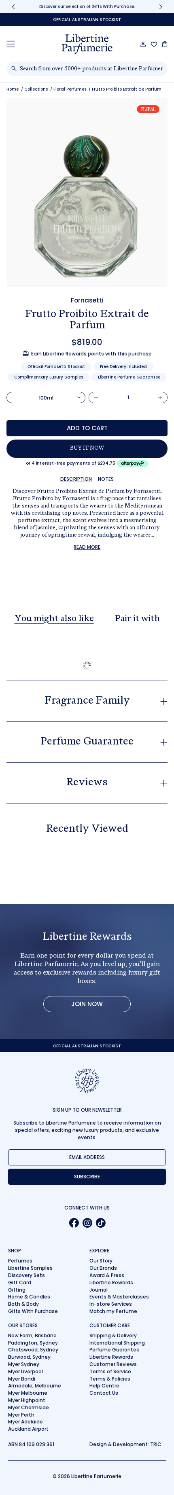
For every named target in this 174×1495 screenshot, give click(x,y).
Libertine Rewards (111, 1282)
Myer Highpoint (26, 1400)
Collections (36, 89)
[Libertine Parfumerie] (87, 44)
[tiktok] (100, 1223)
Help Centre (104, 1385)
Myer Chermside (28, 1407)
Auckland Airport (28, 1428)
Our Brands (103, 1268)
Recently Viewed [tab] (87, 829)
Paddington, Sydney (33, 1342)
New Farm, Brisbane (32, 1335)
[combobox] (91, 69)
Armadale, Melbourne (34, 1385)
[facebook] (74, 1223)
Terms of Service (110, 1371)
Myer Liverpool (25, 1371)
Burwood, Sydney (29, 1356)
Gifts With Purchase (33, 1311)
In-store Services (110, 1303)
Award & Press (106, 1275)
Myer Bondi (21, 1378)
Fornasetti (87, 300)
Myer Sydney (23, 1364)
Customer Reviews (113, 1364)
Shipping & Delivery (113, 1335)
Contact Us (103, 1392)
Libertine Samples (30, 1268)
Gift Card (19, 1282)
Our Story (100, 1260)
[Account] (143, 44)
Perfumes (20, 1260)
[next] (160, 6)
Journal (98, 1289)
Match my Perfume (113, 1311)
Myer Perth (21, 1414)
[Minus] (96, 397)
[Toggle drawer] (10, 43)
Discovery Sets (26, 1275)
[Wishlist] (154, 44)
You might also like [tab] (54, 619)
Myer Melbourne (27, 1392)
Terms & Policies (109, 1378)
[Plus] (160, 397)
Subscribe (87, 1176)
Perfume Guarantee (114, 1349)
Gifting (16, 1289)
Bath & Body (23, 1303)
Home (12, 89)
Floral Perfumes (69, 89)
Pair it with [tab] (137, 619)
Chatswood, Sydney (33, 1349)
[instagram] (87, 1223)
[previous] (13, 6)
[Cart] (165, 44)
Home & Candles (29, 1296)
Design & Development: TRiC (125, 1444)
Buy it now (87, 448)
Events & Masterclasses (119, 1296)
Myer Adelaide (25, 1421)
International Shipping (117, 1342)
